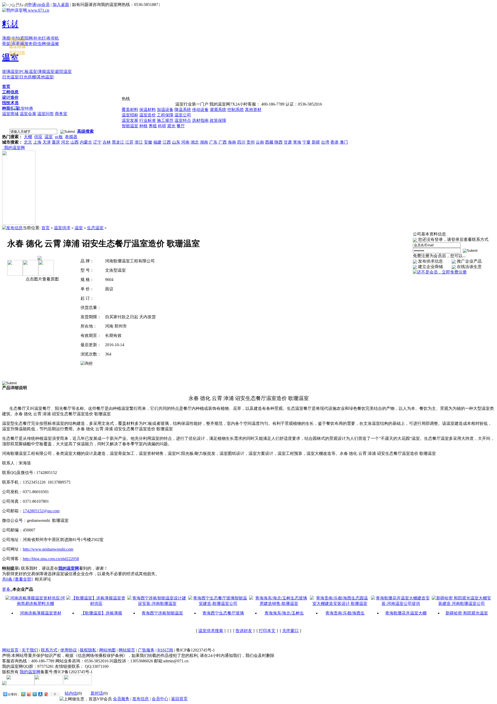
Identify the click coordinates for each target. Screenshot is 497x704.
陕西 (278, 142)
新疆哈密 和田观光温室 (466, 613)
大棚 (28, 137)
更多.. (7, 589)
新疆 (316, 142)
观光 (171, 126)
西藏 (269, 142)
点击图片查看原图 (42, 279)
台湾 (325, 142)
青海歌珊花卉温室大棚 (406, 613)
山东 (176, 142)
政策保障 (218, 120)
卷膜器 (71, 137)
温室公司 (182, 115)
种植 (143, 126)
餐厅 (181, 126)
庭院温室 (63, 71)
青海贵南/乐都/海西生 (345, 613)
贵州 (250, 142)
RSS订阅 (165, 650)
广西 (222, 142)
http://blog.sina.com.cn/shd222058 (51, 559)
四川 (241, 142)
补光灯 (39, 38)
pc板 (59, 137)
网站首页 (10, 650)
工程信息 (10, 92)
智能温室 (130, 126)
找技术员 (10, 103)
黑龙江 (118, 142)
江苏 (129, 142)
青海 (297, 142)
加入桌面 (61, 4)
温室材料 (15, 32)
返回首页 (179, 698)
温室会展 (28, 114)
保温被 (53, 43)
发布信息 (140, 698)
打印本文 (267, 630)
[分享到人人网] (40, 694)
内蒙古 (86, 142)
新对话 (97, 693)
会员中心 (17, 58)
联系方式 (49, 650)
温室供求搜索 (210, 630)
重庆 (56, 142)
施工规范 (165, 120)
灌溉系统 (218, 109)
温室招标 (130, 115)
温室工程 (15, 4)
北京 (28, 142)
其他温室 (45, 77)
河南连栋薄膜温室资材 (40, 613)
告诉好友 (244, 630)
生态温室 (95, 228)
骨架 (6, 43)
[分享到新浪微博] (29, 694)
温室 (49, 137)
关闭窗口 (290, 630)
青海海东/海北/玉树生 (284, 613)
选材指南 (200, 120)
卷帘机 (53, 38)
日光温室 (10, 77)
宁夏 (306, 142)
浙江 (139, 142)
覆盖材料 (130, 109)
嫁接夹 (26, 43)
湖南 (204, 142)
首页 (6, 86)
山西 (74, 142)
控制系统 (235, 109)
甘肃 (288, 142)
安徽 (148, 142)
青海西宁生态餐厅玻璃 (223, 613)
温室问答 (45, 114)
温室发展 (130, 120)
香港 (334, 142)
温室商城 (10, 114)
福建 (157, 142)
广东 (213, 142)
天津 (46, 142)
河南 (185, 142)
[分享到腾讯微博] (34, 694)
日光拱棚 (27, 77)
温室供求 (62, 228)
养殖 (153, 126)
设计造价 (10, 97)
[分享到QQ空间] (23, 694)
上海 (37, 142)
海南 (232, 142)
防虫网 (39, 43)
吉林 (107, 142)
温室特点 (182, 120)
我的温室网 (13, 147)
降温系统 (182, 109)
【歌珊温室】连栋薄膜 (101, 613)
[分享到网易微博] (46, 694)
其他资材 (253, 109)
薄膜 (6, 38)
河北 (65, 142)
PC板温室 (28, 71)
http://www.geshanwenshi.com (48, 549)
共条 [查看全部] (17, 579)
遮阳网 (26, 38)
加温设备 (165, 109)
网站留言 (127, 650)
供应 (38, 137)
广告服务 (146, 650)
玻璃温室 (10, 71)
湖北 (195, 142)
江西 (167, 142)
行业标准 (147, 120)
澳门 (344, 142)
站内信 (71, 693)
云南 (260, 142)
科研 (162, 126)
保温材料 (147, 109)
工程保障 (165, 115)
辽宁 (97, 142)
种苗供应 (10, 108)
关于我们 (29, 650)
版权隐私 (88, 650)
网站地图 (107, 650)
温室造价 (147, 115)
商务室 (61, 114)
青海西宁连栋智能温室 (162, 613)
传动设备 (200, 109)
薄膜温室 (46, 71)
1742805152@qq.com (41, 511)
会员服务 (121, 698)
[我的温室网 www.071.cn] (25, 10)
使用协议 (68, 650)
